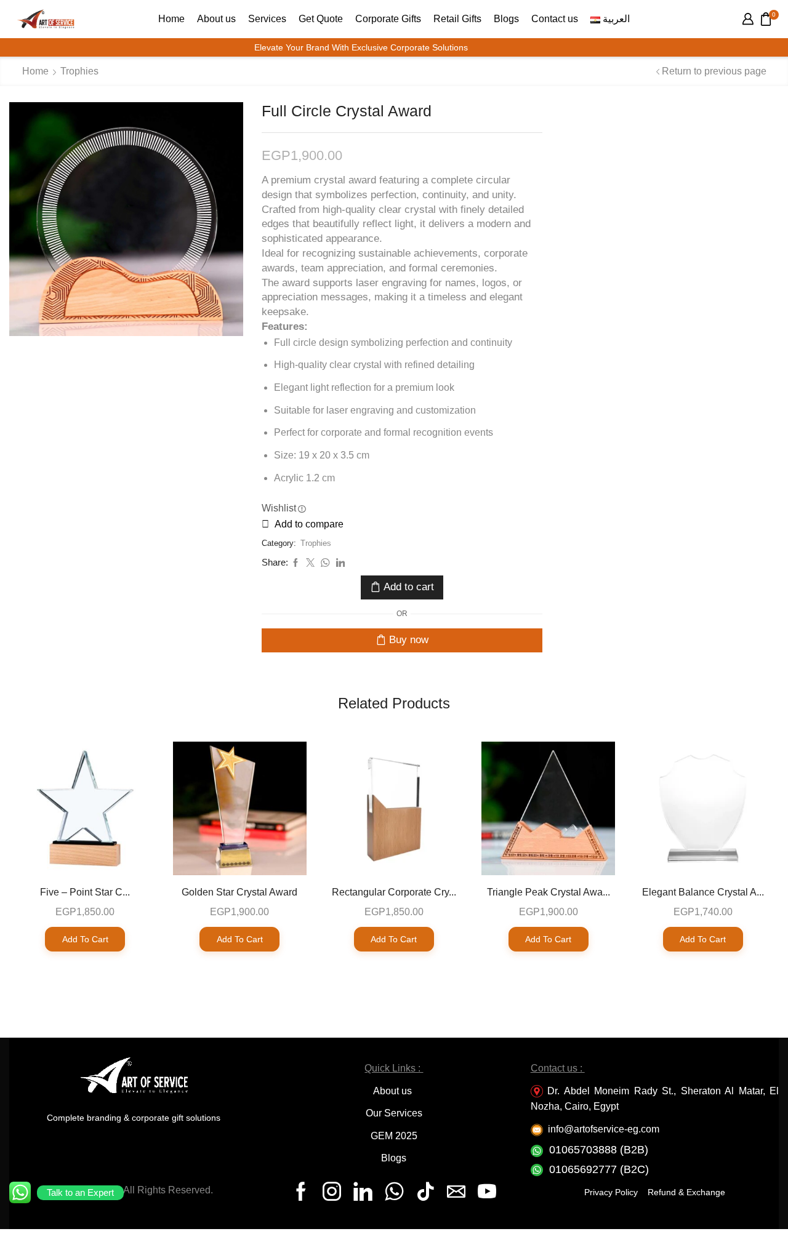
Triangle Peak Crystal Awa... (548, 892)
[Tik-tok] (425, 1191)
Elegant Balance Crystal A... (703, 892)
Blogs (506, 18)
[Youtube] (487, 1191)
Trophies (79, 71)
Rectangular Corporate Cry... (394, 892)
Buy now (408, 640)
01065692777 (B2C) (599, 1169)
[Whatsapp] (394, 1191)
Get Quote (321, 18)
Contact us (554, 18)
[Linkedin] (362, 1191)
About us (216, 18)
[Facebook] (301, 1191)
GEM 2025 (394, 1136)
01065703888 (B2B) (598, 1150)
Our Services (394, 1113)
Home (171, 18)
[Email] (456, 1191)
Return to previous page (714, 71)
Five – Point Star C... (85, 892)
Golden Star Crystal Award (239, 892)
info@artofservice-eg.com (603, 1129)
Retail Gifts (457, 18)
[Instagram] (332, 1191)
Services (267, 18)
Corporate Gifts (388, 18)
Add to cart (409, 587)
